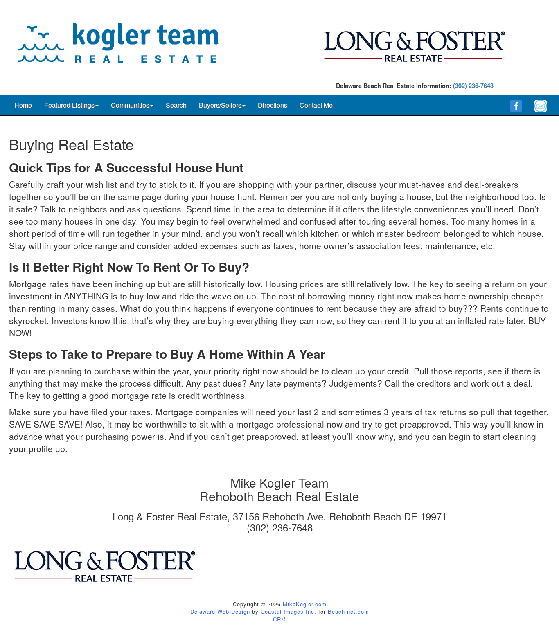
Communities (130, 105)
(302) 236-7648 (473, 85)
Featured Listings (69, 105)
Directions (272, 105)
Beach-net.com (348, 611)
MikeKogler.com (305, 604)
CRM (279, 619)
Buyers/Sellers (220, 105)
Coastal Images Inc (287, 611)
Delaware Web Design (220, 611)
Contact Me (316, 105)
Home (23, 105)
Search (176, 105)
